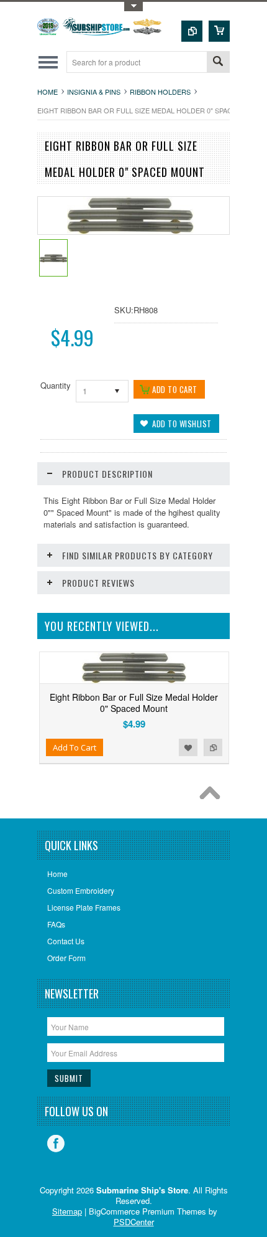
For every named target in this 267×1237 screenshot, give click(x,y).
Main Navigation (48, 62)
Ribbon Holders (160, 92)
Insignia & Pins (93, 92)
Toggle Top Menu (133, 6)
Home (47, 92)
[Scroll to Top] (213, 796)
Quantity (55, 385)
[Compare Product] (191, 31)
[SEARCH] (218, 62)
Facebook (56, 1143)
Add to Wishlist (188, 747)
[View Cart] (219, 31)
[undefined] (130, 231)
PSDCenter (134, 1222)
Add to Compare (213, 747)
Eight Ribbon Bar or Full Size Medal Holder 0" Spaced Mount (134, 702)
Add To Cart (74, 747)
